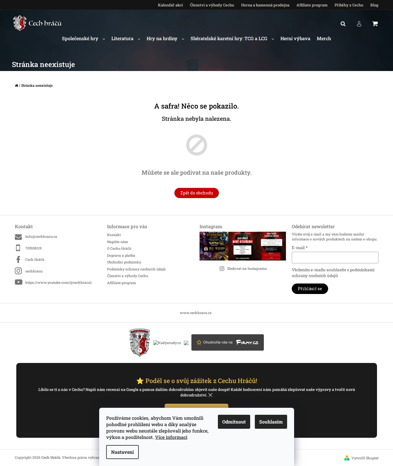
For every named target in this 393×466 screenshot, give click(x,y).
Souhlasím (271, 422)
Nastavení (122, 452)
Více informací (171, 437)
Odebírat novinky (254, 260)
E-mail (223, 231)
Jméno (223, 207)
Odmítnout (234, 422)
